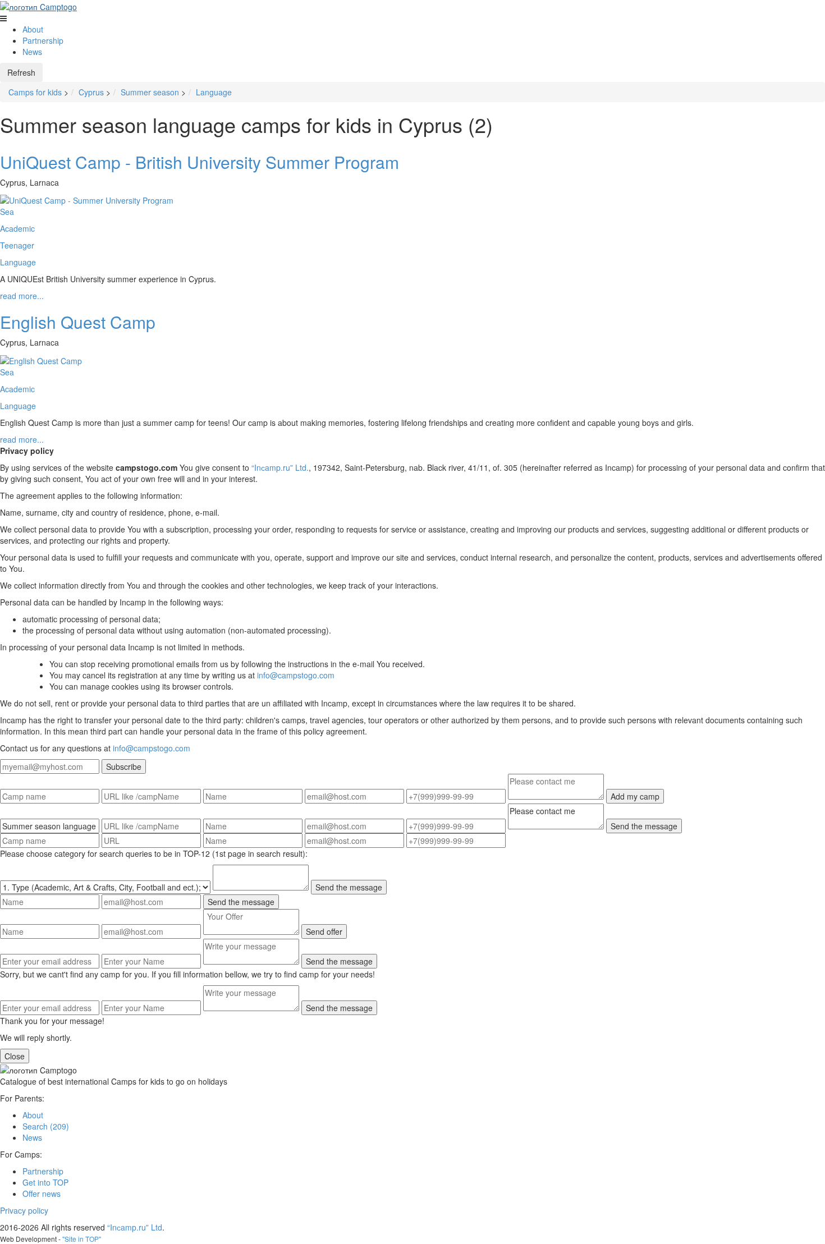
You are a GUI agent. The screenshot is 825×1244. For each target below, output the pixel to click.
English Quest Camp (77, 322)
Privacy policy (24, 1210)
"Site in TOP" (81, 1238)
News (32, 51)
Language (214, 92)
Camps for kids (35, 92)
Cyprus (91, 92)
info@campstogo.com (295, 675)
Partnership (42, 40)
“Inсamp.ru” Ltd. (280, 467)
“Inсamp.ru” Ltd (134, 1227)
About (32, 29)
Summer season (150, 92)
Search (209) (45, 1126)
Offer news (41, 1193)
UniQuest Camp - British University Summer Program (199, 162)
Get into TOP (45, 1182)
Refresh (21, 72)
